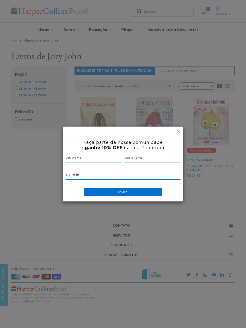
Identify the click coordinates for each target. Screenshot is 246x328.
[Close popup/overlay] (178, 131)
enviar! (123, 192)
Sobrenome (133, 157)
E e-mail (72, 174)
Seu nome (73, 157)
